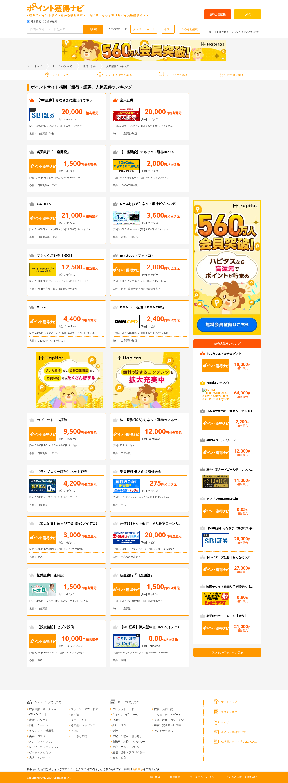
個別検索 (52, 21)
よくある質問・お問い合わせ (243, 777)
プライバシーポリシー (203, 777)
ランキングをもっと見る (227, 652)
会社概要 (155, 777)
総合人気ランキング (227, 344)
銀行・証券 (89, 66)
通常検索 (36, 21)
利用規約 (175, 777)
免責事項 (137, 769)
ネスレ (168, 29)
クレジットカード (144, 29)
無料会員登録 (217, 14)
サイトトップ (34, 66)
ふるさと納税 (190, 29)
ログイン (247, 14)
